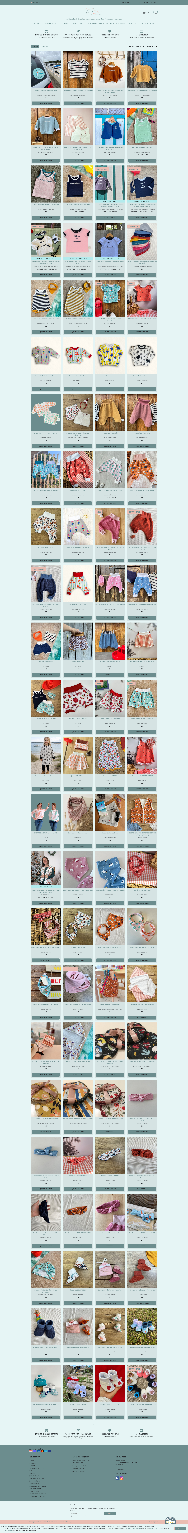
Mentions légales (35, 1481)
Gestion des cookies (78, 1469)
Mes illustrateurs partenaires (38, 1494)
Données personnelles (78, 1471)
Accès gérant (154, 1522)
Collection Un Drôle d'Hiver (38, 1496)
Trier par (131, 46)
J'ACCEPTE (180, 1528)
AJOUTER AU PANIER (45, 103)
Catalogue (33, 1463)
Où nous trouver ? (35, 1483)
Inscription (153, 2)
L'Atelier (32, 1473)
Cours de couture (35, 1491)
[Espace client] (148, 12)
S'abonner (110, 1513)
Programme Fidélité (35, 1488)
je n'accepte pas (164, 1528)
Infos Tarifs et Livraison (36, 1476)
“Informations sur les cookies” (133, 1528)
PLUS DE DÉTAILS (110, 675)
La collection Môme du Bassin (38, 1486)
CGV (31, 1471)
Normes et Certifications (37, 1478)
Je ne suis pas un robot (79, 1516)
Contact (146, 2)
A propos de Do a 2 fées (37, 1468)
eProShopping (67, 1522)
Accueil (32, 1460)
